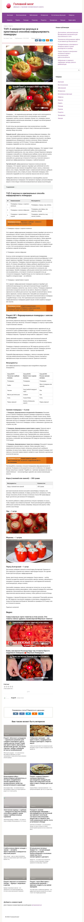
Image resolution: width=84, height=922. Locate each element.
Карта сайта (72, 20)
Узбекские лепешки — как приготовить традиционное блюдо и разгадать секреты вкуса (40, 740)
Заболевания (33, 15)
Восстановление (21, 15)
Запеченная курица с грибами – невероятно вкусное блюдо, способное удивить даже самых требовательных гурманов (15, 813)
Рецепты (43, 20)
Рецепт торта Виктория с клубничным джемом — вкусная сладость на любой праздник (40, 884)
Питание (25, 20)
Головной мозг (23, 4)
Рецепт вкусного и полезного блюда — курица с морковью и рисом (15, 883)
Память (17, 20)
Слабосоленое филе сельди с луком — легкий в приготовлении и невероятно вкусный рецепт (15, 850)
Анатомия (10, 15)
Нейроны (71, 15)
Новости (9, 20)
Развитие (35, 20)
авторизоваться (37, 905)
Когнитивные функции (58, 15)
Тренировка (53, 20)
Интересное (44, 15)
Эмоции (62, 20)
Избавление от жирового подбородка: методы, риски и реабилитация (67, 62)
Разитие (60, 109)
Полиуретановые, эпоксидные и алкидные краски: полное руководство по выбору (68, 46)
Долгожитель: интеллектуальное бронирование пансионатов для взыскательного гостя (68, 34)
